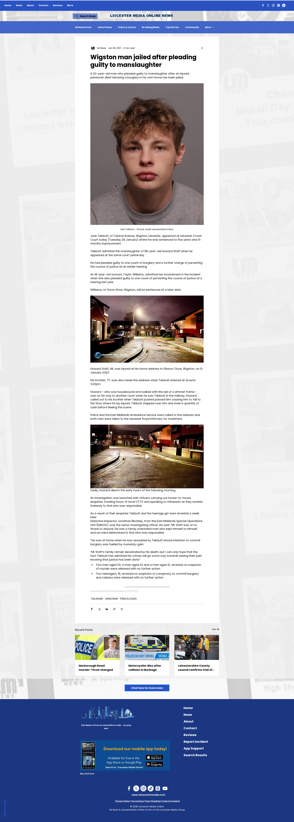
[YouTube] (165, 788)
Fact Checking (152, 801)
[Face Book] (129, 788)
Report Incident (196, 741)
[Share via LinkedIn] (106, 609)
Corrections (137, 801)
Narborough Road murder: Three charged (96, 668)
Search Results (195, 755)
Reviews (190, 735)
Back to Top (4, 808)
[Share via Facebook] (91, 609)
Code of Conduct (171, 801)
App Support (194, 748)
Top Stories (172, 27)
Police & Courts (127, 27)
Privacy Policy (122, 801)
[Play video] (147, 456)
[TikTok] (283, 5)
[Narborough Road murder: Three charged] (97, 647)
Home (188, 708)
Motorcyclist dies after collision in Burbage (144, 668)
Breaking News (150, 27)
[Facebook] (263, 5)
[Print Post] (121, 609)
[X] (268, 5)
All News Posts (83, 27)
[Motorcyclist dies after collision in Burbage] (147, 647)
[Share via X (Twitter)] (99, 609)
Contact (190, 728)
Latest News (105, 27)
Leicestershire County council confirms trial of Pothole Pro (195, 668)
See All (215, 629)
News (188, 715)
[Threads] (278, 5)
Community (192, 27)
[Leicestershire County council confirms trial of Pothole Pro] (196, 647)
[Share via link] (114, 609)
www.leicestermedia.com (148, 795)
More (208, 27)
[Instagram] (273, 5)
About (188, 721)
